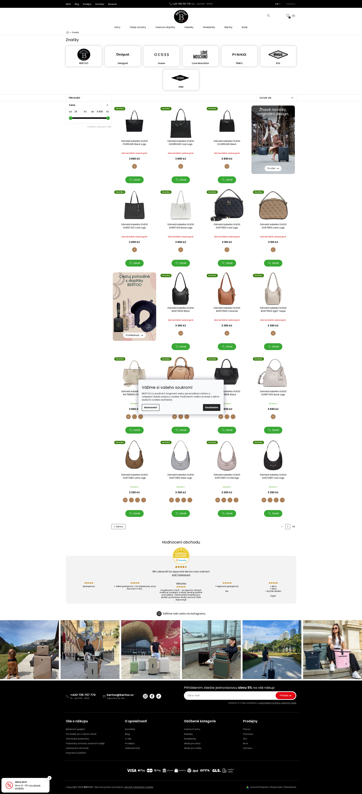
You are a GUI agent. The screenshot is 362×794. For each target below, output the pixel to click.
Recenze (112, 4)
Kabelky (188, 734)
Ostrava (247, 748)
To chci (271, 168)
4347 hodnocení (181, 575)
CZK (276, 3)
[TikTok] (158, 696)
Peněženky (190, 738)
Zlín (245, 738)
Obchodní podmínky (77, 738)
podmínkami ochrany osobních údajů (277, 703)
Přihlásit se (286, 695)
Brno (245, 743)
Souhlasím (211, 407)
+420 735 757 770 (83, 695)
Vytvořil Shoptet (259, 787)
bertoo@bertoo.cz (120, 695)
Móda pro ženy (192, 743)
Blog (77, 4)
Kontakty (99, 4)
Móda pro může (192, 748)
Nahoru (119, 526)
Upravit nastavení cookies (138, 787)
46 (293, 526)
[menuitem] (117, 27)
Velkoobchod (132, 748)
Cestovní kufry (192, 729)
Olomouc (248, 734)
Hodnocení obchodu (77, 748)
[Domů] (67, 32)
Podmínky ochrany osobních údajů (85, 743)
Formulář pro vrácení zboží (81, 734)
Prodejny (87, 4)
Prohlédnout (132, 335)
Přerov (246, 729)
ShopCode (276, 787)
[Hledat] (268, 15)
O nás (128, 738)
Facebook (152, 696)
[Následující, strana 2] (287, 526)
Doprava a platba (76, 752)
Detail (136, 179)
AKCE (68, 4)
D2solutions (289, 787)
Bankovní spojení (75, 729)
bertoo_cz (145, 696)
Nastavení (150, 407)
